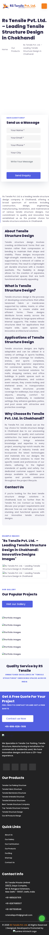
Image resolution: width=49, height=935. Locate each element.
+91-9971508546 (13, 909)
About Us (9, 835)
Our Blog (8, 853)
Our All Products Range (11, 815)
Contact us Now (16, 718)
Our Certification (12, 844)
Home (5, 49)
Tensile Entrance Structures (13, 800)
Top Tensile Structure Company (15, 808)
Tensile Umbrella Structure (13, 796)
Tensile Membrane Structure (14, 793)
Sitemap (8, 858)
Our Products (10, 849)
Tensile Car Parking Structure (14, 785)
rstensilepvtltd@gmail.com (18, 915)
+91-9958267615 (13, 897)
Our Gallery (9, 839)
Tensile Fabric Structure (12, 789)
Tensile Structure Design (12, 812)
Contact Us (10, 862)
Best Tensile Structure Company (16, 804)
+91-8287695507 (13, 903)
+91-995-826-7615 (15, 726)
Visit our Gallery (15, 604)
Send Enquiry (23, 175)
